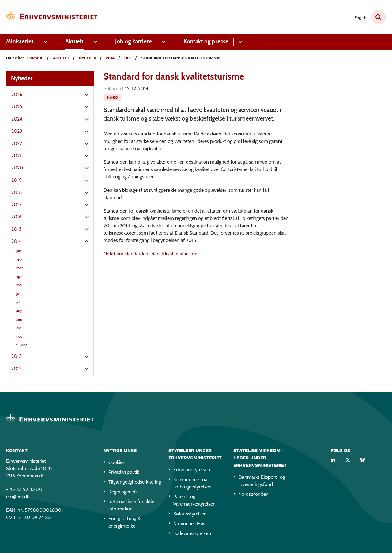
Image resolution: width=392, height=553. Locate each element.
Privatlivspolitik (123, 472)
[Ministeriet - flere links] (45, 42)
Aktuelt (74, 41)
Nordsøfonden (253, 494)
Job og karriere (133, 41)
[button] (85, 95)
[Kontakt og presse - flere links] (239, 42)
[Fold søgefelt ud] (378, 17)
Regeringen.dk (123, 492)
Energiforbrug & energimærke (124, 522)
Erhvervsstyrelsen (191, 470)
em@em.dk (17, 496)
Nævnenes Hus (189, 523)
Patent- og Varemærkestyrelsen (194, 500)
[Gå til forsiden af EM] (52, 17)
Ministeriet (20, 41)
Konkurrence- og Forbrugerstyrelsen (192, 483)
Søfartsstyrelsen (190, 514)
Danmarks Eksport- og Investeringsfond (261, 480)
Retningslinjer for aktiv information (131, 505)
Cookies (116, 462)
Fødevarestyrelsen (192, 533)
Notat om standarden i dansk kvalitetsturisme (150, 254)
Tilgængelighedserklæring (133, 482)
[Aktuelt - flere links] (94, 42)
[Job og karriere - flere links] (163, 42)
